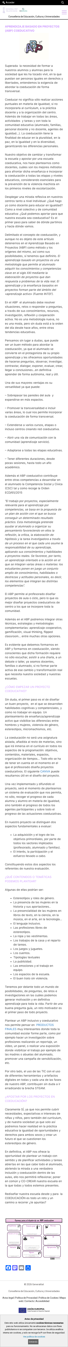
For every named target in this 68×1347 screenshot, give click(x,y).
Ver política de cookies (34, 1336)
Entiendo (33, 1342)
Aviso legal (8, 1297)
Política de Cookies (48, 1297)
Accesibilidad (42, 1301)
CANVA (45, 771)
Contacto (29, 1301)
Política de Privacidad (26, 1297)
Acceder (10, 2)
